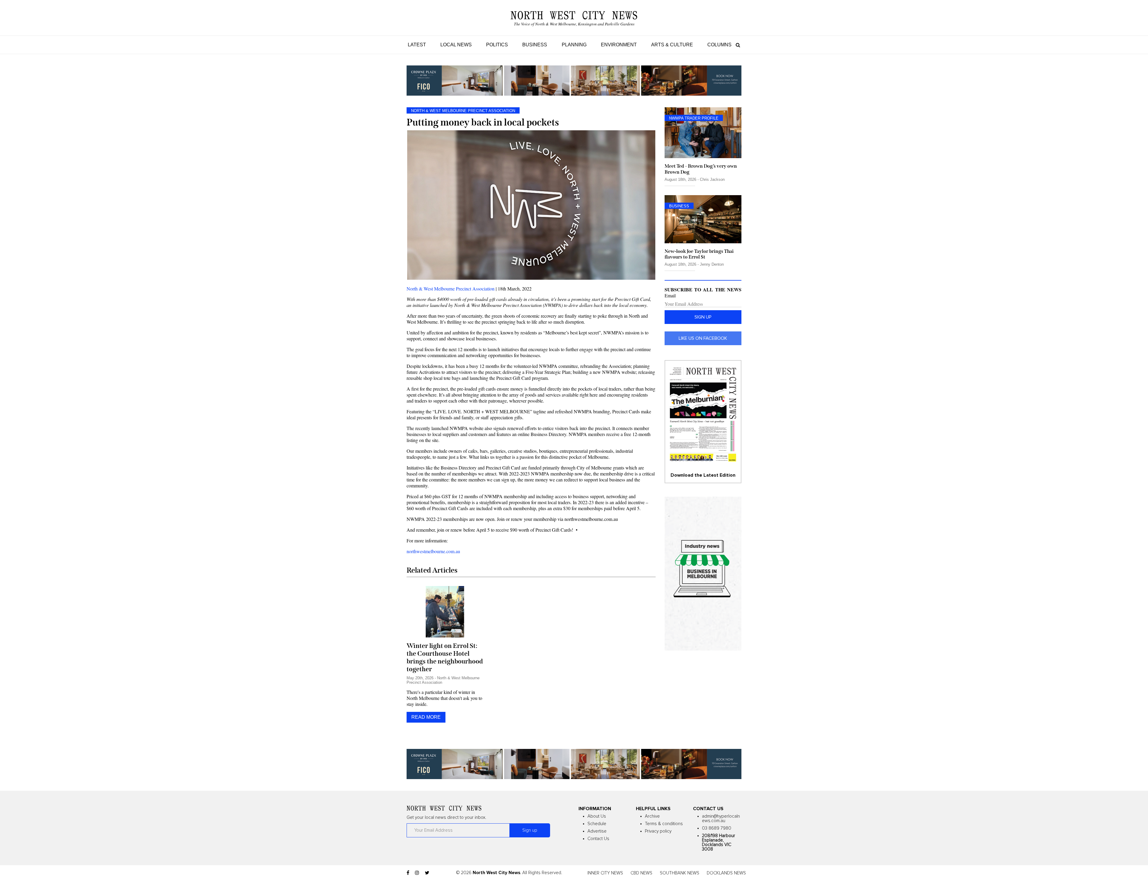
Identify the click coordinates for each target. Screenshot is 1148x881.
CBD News (641, 873)
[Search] (736, 45)
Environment (619, 44)
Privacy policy (658, 831)
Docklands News (726, 873)
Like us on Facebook (703, 338)
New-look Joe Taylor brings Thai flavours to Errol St (699, 254)
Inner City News (605, 873)
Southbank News (679, 873)
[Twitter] (427, 873)
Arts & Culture (672, 44)
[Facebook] (408, 873)
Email (670, 296)
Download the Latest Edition (703, 475)
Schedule (596, 824)
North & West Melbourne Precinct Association (450, 288)
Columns (719, 44)
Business (534, 44)
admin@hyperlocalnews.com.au (721, 818)
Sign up (703, 317)
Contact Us (598, 838)
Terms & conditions (664, 824)
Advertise (597, 831)
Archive (652, 816)
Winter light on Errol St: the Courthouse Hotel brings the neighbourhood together (445, 657)
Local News (456, 44)
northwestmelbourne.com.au (433, 551)
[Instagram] (417, 873)
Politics (497, 44)
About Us (596, 816)
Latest (417, 44)
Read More (426, 717)
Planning (574, 44)
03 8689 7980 (716, 828)
